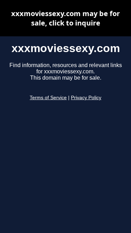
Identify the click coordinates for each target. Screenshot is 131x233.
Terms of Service (48, 97)
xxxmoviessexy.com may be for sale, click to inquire (65, 18)
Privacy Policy (86, 97)
